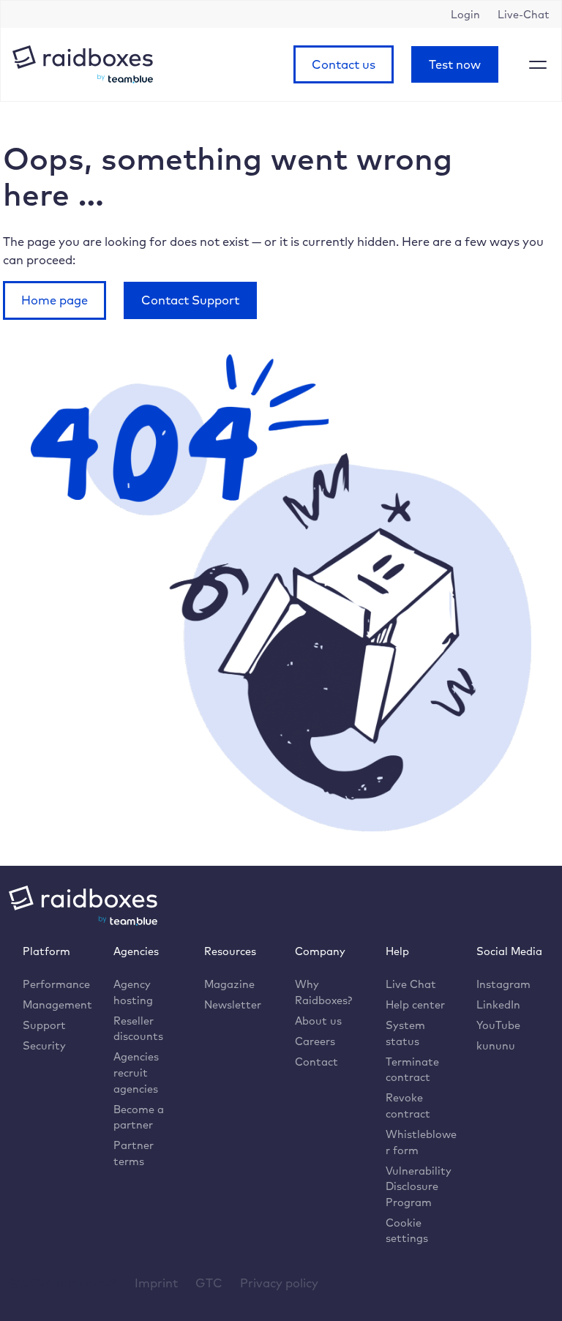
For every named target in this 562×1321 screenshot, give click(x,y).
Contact (316, 1062)
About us (318, 1021)
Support (44, 1025)
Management (57, 1004)
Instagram (503, 984)
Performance (56, 984)
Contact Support (190, 299)
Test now (455, 64)
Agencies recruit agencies (136, 1072)
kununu (495, 1045)
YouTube (498, 1025)
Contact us (343, 64)
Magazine (229, 984)
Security (44, 1045)
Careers (315, 1041)
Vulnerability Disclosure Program (419, 1186)
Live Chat (411, 984)
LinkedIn (498, 1004)
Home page (54, 299)
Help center (415, 1004)
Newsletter (232, 1004)
